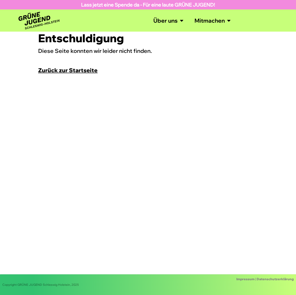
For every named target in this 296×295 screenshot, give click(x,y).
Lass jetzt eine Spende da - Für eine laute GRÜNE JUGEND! (148, 5)
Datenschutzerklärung (275, 279)
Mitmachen (209, 20)
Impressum (245, 279)
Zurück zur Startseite (68, 70)
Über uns (165, 20)
